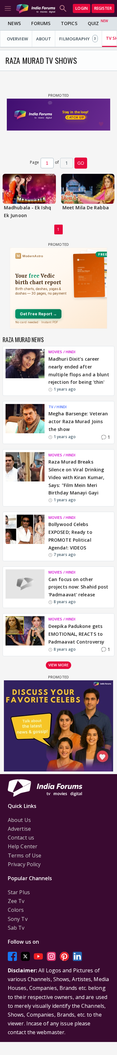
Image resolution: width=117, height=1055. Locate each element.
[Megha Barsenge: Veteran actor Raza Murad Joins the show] (25, 422)
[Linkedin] (77, 956)
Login (81, 8)
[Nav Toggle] (8, 8)
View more (58, 664)
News (14, 23)
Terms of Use (24, 855)
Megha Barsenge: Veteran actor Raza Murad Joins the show (78, 421)
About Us (19, 820)
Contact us (21, 837)
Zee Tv (16, 901)
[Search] (63, 8)
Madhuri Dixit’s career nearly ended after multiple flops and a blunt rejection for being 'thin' (79, 370)
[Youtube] (38, 956)
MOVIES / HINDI (61, 351)
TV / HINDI (57, 406)
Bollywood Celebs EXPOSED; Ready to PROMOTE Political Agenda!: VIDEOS (70, 535)
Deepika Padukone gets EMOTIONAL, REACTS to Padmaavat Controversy (76, 634)
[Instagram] (51, 956)
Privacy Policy (24, 864)
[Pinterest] (64, 956)
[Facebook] (12, 956)
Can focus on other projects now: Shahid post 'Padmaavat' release (78, 587)
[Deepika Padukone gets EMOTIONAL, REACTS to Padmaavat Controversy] (25, 634)
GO (80, 163)
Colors (16, 909)
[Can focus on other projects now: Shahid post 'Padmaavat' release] (25, 587)
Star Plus (19, 892)
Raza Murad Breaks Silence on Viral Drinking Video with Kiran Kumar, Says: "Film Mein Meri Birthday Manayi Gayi (76, 477)
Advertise (19, 828)
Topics (69, 23)
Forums (40, 23)
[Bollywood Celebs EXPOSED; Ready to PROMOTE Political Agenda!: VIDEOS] (25, 536)
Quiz (93, 23)
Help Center (22, 846)
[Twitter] (25, 956)
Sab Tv (16, 927)
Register (103, 8)
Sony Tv (18, 919)
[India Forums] (35, 8)
